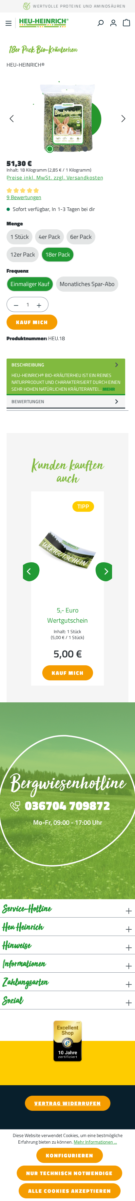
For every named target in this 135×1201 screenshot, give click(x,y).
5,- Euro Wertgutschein (67, 615)
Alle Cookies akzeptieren (69, 1191)
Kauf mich (32, 322)
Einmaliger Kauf (29, 284)
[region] (67, 118)
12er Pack (22, 254)
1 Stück (19, 236)
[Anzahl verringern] (16, 304)
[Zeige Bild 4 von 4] (85, 149)
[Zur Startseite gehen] (43, 23)
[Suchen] (100, 23)
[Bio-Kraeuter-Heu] (67, 118)
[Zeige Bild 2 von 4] (61, 149)
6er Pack (81, 236)
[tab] (66, 377)
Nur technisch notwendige (69, 1173)
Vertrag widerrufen (67, 1103)
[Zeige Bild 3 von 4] (73, 149)
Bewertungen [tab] (27, 401)
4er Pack (49, 236)
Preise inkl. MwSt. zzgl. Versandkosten (55, 177)
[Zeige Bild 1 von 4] (49, 149)
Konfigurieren (69, 1155)
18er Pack (57, 254)
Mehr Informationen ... (95, 1142)
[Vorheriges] (11, 118)
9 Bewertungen (24, 197)
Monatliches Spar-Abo (87, 284)
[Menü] (8, 23)
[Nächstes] (123, 118)
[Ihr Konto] (113, 23)
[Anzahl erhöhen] (39, 304)
